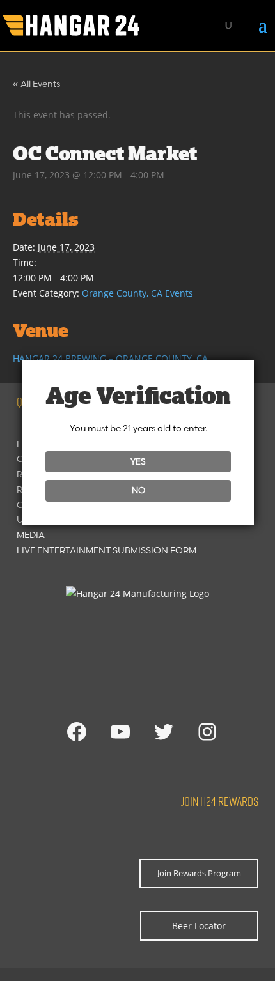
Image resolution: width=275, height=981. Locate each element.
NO (138, 490)
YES (138, 461)
